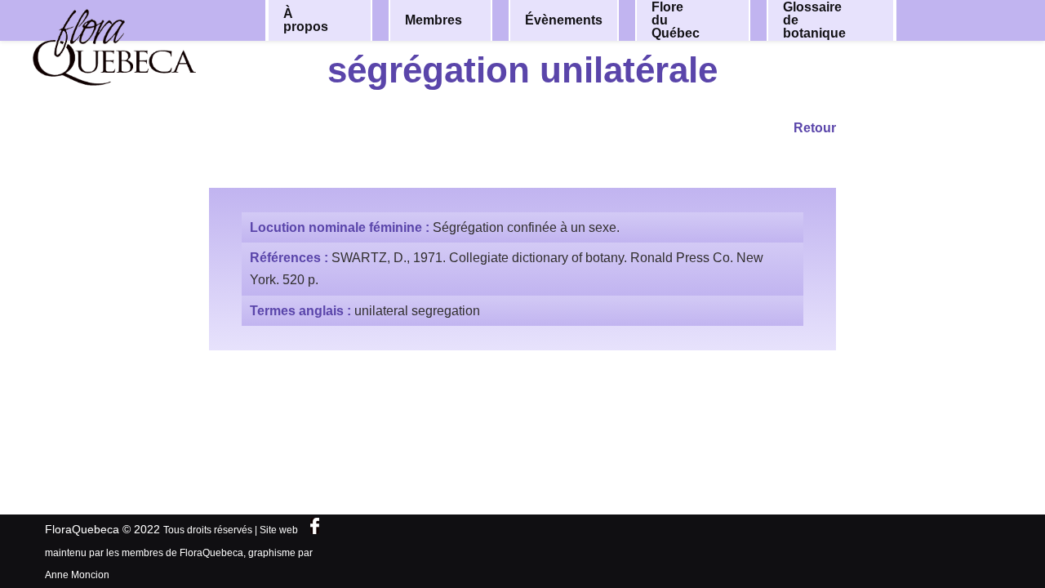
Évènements (564, 20)
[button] (348, 20)
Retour (815, 128)
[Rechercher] (970, 19)
